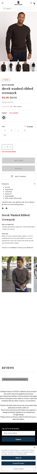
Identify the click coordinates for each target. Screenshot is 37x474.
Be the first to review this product (15, 379)
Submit (18, 439)
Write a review (17, 106)
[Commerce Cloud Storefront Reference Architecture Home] (18, 3)
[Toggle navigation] (3, 3)
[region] (18, 458)
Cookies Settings (18, 469)
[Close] (34, 447)
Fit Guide (30, 126)
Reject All (18, 458)
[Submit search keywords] (4, 8)
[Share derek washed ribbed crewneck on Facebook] (6, 208)
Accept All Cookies (18, 463)
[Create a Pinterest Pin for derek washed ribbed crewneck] (3, 208)
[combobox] (18, 8)
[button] (12, 176)
